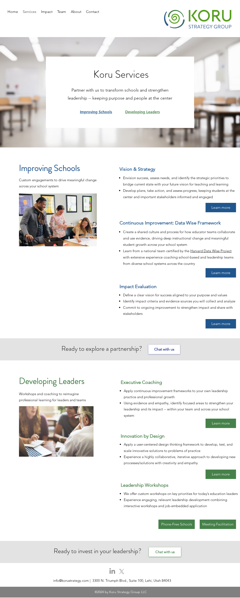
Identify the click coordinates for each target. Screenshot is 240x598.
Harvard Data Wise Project (211, 251)
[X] (121, 571)
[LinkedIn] (112, 571)
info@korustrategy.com (71, 580)
